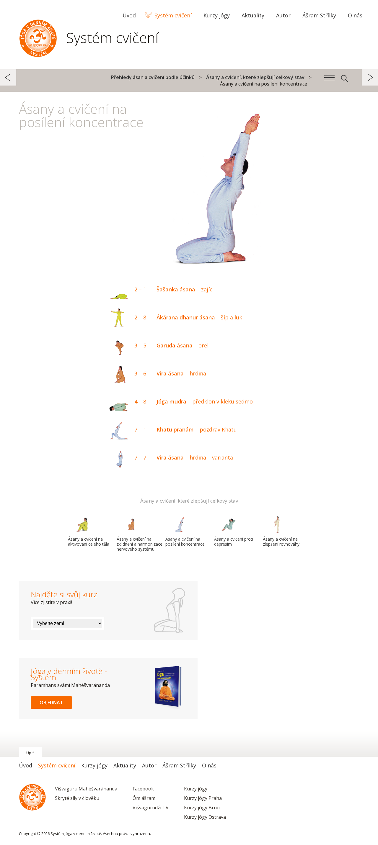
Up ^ (30, 752)
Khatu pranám (185, 429)
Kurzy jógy (195, 788)
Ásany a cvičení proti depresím (233, 541)
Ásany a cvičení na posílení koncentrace (185, 541)
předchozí (8, 77)
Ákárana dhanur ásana (188, 317)
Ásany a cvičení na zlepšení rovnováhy (281, 541)
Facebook (143, 788)
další (370, 77)
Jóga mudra (193, 401)
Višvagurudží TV (151, 807)
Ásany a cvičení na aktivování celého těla (88, 541)
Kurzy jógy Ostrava (205, 817)
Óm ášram (144, 798)
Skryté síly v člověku (77, 798)
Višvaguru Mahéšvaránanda (86, 788)
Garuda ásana (171, 345)
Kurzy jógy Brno (202, 807)
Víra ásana (170, 373)
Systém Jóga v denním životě (38, 37)
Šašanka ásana (173, 289)
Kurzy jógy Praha (203, 798)
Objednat (51, 702)
